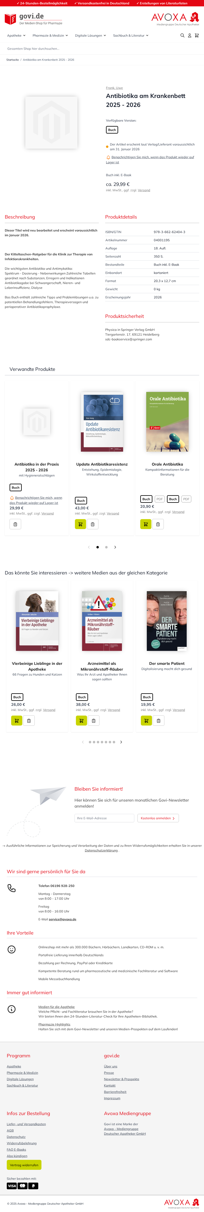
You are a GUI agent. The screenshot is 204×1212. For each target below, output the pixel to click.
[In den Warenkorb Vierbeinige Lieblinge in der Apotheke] (16, 721)
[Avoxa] (175, 19)
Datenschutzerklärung (101, 850)
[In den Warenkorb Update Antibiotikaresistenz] (80, 524)
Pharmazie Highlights (54, 1024)
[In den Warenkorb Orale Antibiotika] (145, 524)
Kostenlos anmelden (156, 818)
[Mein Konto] (189, 35)
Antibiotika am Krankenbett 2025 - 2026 (48, 60)
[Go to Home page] (33, 19)
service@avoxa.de (62, 919)
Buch (112, 130)
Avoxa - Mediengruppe (121, 1129)
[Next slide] (115, 547)
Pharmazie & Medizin (48, 35)
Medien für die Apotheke (56, 1007)
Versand (144, 190)
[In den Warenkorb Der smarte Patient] (146, 721)
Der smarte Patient (166, 663)
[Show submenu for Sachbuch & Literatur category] (147, 35)
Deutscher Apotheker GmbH (125, 1134)
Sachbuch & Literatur (128, 35)
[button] (51, 123)
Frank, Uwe (114, 88)
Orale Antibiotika (167, 464)
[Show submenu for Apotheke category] (24, 35)
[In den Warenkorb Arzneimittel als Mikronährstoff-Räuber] (81, 721)
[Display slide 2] (106, 547)
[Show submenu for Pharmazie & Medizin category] (67, 35)
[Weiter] (121, 742)
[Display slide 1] (97, 547)
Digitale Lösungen (88, 35)
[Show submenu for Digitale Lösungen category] (105, 35)
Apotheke (14, 35)
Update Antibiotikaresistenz (102, 464)
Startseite (12, 60)
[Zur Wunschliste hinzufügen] (15, 524)
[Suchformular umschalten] (182, 35)
